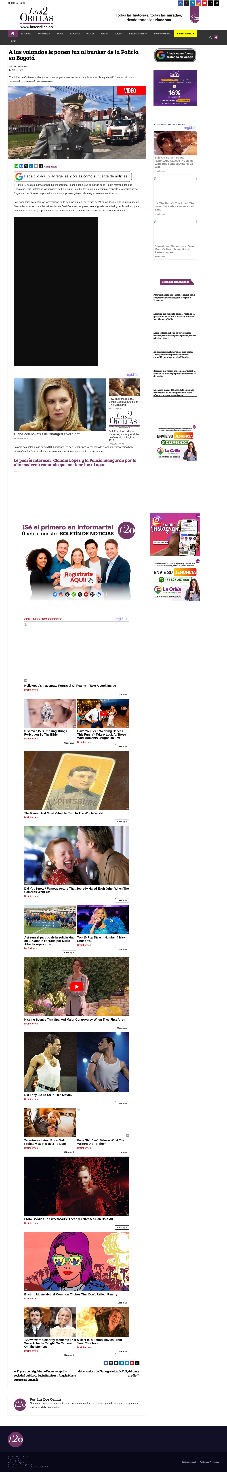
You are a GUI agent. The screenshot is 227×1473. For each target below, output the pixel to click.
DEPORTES (75, 33)
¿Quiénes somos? (188, 1461)
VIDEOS (104, 33)
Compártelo (50, 166)
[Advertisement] (77, 495)
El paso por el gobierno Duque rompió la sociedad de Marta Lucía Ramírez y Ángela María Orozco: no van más (45, 1375)
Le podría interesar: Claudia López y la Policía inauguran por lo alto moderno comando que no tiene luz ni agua (75, 462)
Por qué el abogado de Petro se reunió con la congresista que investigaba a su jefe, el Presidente (174, 297)
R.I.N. (13, 41)
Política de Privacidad (209, 1461)
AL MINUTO (26, 33)
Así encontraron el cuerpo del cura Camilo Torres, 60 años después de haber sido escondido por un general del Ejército (173, 354)
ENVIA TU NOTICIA (185, 33)
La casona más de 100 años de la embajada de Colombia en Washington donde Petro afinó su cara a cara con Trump (173, 392)
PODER (60, 33)
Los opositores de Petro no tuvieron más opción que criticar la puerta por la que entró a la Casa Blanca (174, 335)
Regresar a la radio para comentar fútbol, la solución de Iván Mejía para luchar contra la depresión (174, 373)
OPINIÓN (90, 33)
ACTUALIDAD (44, 33)
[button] (210, 37)
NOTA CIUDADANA (162, 33)
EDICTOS (119, 33)
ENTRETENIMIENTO (138, 33)
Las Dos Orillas (20, 66)
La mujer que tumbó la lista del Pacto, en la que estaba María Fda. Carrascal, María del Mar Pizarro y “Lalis (174, 316)
